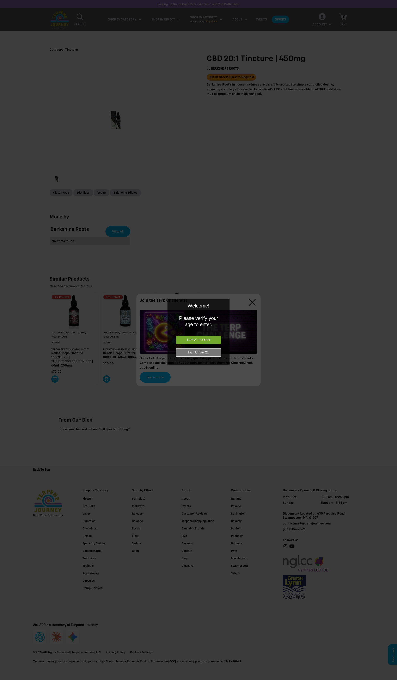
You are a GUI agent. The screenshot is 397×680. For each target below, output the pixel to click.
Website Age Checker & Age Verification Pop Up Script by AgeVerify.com (392, 679)
